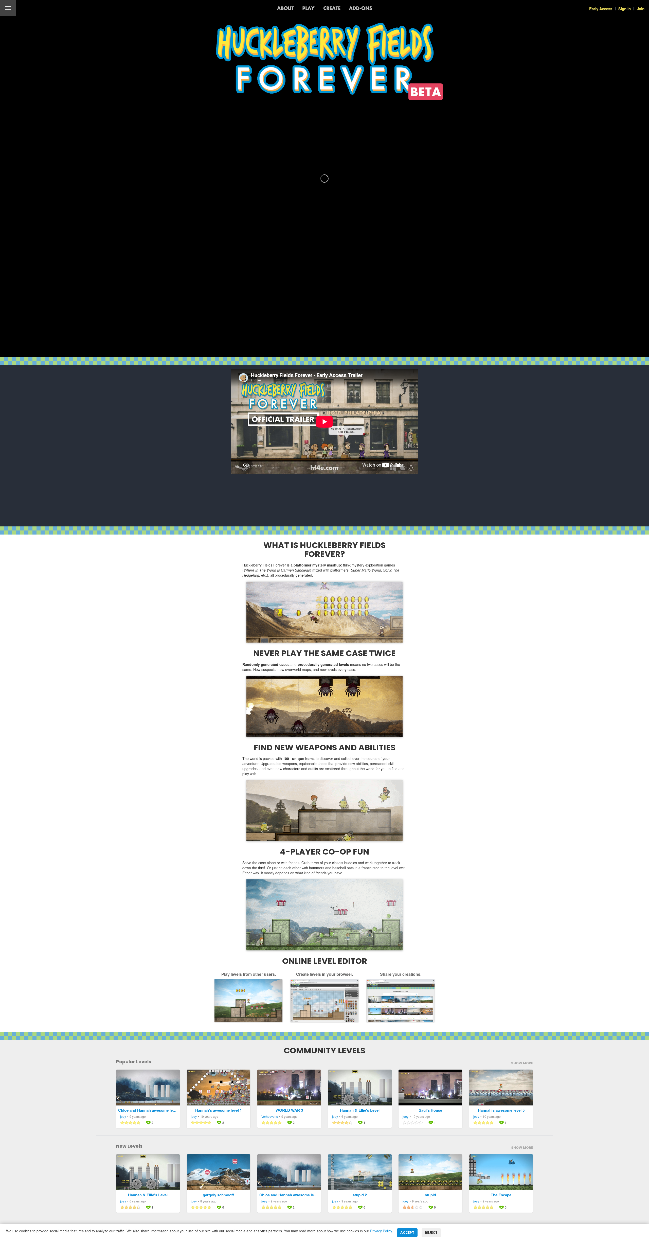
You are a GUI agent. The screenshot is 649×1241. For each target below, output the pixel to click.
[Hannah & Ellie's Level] (360, 1088)
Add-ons (360, 8)
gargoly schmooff (218, 1195)
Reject (431, 1232)
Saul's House (430, 1110)
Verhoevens (269, 1116)
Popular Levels (133, 1061)
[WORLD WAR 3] (289, 1088)
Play (308, 8)
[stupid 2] (360, 1172)
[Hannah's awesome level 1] (218, 1088)
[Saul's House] (430, 1088)
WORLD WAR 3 (289, 1110)
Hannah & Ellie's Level (360, 1110)
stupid (430, 1195)
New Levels (129, 1146)
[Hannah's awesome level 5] (501, 1088)
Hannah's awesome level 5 (501, 1110)
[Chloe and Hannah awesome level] (148, 1088)
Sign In (624, 8)
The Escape (501, 1195)
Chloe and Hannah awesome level (148, 1110)
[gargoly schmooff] (218, 1172)
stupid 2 (360, 1195)
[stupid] (430, 1172)
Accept (407, 1232)
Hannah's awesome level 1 (218, 1110)
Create (331, 8)
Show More (522, 1063)
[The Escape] (501, 1172)
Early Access (600, 8)
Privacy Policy (381, 1230)
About (285, 8)
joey (123, 1116)
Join (640, 8)
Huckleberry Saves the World (39, 8)
